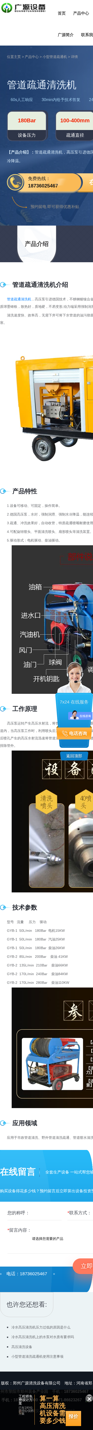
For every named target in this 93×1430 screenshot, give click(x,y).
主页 (17, 57)
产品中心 (81, 13)
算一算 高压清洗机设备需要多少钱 (52, 1399)
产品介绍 (37, 243)
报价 (73, 1416)
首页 (62, 13)
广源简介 (66, 35)
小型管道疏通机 (55, 57)
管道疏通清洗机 (19, 299)
